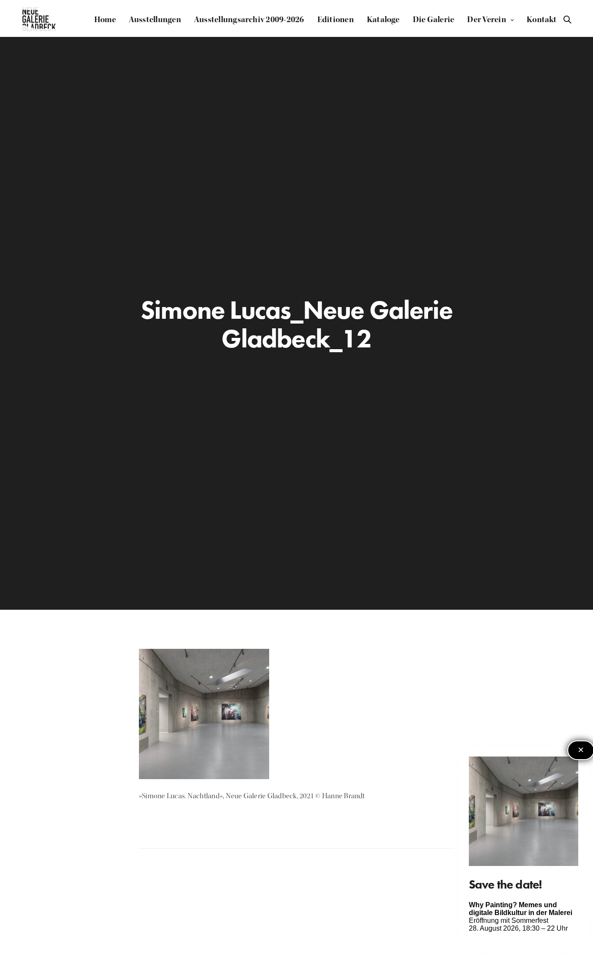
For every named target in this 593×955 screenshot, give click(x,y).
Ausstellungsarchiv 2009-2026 (249, 19)
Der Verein (486, 19)
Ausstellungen (155, 19)
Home (105, 19)
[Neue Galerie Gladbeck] (39, 20)
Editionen (335, 19)
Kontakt (542, 19)
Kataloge (383, 19)
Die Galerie (434, 19)
